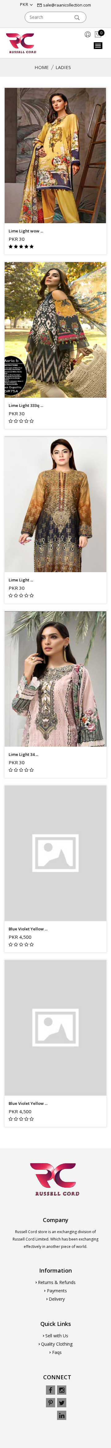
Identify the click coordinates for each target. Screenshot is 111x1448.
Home (42, 67)
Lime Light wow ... (26, 231)
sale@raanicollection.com (66, 5)
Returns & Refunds (57, 1282)
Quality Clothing (56, 1344)
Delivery (57, 1299)
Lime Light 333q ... (26, 405)
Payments (57, 1291)
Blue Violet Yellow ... (28, 929)
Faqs (57, 1352)
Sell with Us (56, 1336)
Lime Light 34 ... (23, 754)
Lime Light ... (21, 580)
